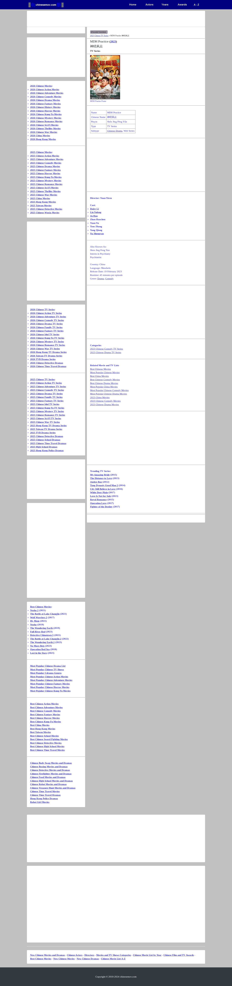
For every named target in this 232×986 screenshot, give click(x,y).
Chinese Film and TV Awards (179, 955)
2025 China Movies (40, 198)
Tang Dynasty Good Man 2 (104, 485)
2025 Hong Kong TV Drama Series (48, 425)
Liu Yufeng (95, 212)
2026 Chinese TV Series (42, 309)
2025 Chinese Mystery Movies (45, 180)
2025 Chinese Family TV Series (46, 397)
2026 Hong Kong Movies (43, 139)
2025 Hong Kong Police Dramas (47, 450)
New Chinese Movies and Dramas (47, 955)
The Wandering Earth (41, 628)
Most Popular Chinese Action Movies (49, 676)
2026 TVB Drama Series (43, 359)
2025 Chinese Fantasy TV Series (46, 400)
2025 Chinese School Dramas (45, 439)
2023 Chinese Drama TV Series (105, 352)
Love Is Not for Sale (100, 496)
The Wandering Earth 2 (42, 642)
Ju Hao (94, 216)
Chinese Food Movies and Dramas (47, 777)
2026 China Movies (40, 135)
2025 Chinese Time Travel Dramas (48, 443)
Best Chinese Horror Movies (45, 718)
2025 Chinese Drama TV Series (46, 393)
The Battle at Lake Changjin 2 (45, 638)
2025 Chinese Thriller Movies (45, 191)
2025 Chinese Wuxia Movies (44, 212)
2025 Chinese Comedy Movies (45, 163)
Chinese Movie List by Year (147, 955)
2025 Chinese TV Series (42, 379)
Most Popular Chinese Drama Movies (108, 394)
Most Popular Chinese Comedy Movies (109, 390)
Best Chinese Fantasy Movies (45, 714)
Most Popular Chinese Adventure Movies (51, 680)
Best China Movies (99, 376)
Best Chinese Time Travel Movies (47, 750)
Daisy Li (94, 209)
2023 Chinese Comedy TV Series (106, 349)
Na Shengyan (97, 233)
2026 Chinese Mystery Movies (45, 118)
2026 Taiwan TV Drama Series (46, 355)
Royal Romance (98, 499)
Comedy (109, 278)
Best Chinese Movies (100, 369)
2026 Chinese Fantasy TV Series (46, 331)
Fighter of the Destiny (101, 506)
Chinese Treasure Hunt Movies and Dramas (52, 788)
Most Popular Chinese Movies (105, 372)
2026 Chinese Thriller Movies (45, 128)
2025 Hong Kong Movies (43, 202)
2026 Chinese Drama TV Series (46, 323)
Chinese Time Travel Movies (45, 791)
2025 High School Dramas (43, 447)
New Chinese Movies (64, 958)
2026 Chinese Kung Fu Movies (46, 114)
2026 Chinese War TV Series (45, 348)
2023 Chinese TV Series (99, 36)
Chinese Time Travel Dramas (45, 795)
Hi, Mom (34, 621)
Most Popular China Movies (104, 386)
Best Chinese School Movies (44, 736)
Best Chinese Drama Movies (104, 383)
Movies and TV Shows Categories (113, 955)
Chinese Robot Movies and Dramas (48, 784)
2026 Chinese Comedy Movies (45, 96)
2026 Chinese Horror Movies (45, 111)
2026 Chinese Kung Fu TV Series (47, 338)
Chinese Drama (114, 131)
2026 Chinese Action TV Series (46, 313)
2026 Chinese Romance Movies (46, 121)
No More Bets (37, 646)
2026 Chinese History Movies (45, 107)
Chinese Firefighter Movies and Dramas (50, 773)
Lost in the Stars (38, 653)
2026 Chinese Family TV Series (46, 327)
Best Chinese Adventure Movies (46, 707)
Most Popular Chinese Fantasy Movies (50, 683)
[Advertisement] (103, 19)
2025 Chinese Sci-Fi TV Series (45, 418)
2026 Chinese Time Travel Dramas (48, 366)
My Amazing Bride (100, 475)
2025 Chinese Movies (41, 152)
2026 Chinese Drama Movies (45, 100)
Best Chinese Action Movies (44, 704)
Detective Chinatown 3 (42, 635)
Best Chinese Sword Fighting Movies (49, 739)
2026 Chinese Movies (41, 86)
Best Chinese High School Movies (47, 746)
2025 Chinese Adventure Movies (46, 159)
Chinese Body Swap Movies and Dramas (51, 763)
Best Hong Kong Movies (42, 728)
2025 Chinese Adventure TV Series (48, 386)
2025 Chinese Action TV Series (46, 383)
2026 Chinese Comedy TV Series (47, 320)
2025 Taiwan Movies (40, 205)
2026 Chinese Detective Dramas (46, 363)
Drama (100, 278)
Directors (89, 955)
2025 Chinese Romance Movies (46, 184)
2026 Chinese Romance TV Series (47, 345)
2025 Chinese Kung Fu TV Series (47, 408)
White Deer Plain (99, 492)
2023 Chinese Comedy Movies (105, 401)
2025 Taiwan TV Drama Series (46, 429)
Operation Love (98, 503)
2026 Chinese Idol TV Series (44, 334)
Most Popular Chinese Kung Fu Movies (50, 691)
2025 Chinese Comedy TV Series (47, 390)
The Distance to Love (101, 478)
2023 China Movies (100, 397)
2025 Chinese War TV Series (45, 422)
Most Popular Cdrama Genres (46, 673)
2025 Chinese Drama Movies (45, 166)
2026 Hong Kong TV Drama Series (48, 352)
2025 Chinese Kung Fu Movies (46, 177)
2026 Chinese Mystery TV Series (47, 341)
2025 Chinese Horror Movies (45, 173)
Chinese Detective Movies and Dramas (50, 770)
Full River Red (37, 631)
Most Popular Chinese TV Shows (47, 669)
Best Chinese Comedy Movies (105, 379)
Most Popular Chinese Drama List (47, 666)
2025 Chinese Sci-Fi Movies (44, 187)
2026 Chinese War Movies (43, 132)
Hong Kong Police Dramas (44, 798)
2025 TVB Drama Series (43, 432)
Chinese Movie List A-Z (113, 958)
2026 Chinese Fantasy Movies (45, 103)
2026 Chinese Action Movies (44, 89)
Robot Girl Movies (39, 802)
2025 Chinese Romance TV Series (47, 415)
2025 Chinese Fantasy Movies (45, 170)
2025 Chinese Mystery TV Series (47, 411)
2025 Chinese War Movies (43, 195)
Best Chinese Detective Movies (46, 743)
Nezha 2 (34, 610)
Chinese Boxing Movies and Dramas (49, 766)
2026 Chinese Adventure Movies (46, 93)
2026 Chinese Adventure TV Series (48, 316)
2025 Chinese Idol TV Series (44, 404)
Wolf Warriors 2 (38, 617)
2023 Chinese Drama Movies (104, 404)
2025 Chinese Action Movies (44, 156)
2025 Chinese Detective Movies (46, 209)
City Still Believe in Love (103, 489)
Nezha (33, 624)
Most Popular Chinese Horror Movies (49, 687)
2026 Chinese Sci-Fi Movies (44, 125)
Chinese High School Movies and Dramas (51, 781)
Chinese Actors (74, 955)
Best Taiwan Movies (40, 732)
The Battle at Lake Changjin (44, 614)
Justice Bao (96, 482)
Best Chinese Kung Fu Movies (45, 721)
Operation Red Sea (40, 649)
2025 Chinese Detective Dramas (46, 436)
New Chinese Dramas (88, 958)
